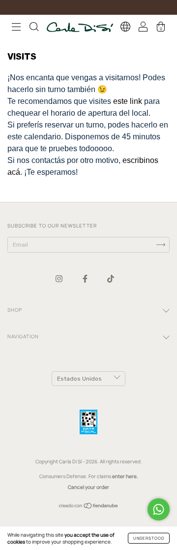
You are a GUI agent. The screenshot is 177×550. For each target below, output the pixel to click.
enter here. (125, 476)
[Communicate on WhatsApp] (159, 509)
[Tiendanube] (88, 507)
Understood (148, 538)
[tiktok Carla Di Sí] (110, 278)
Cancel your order (88, 487)
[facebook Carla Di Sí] (85, 278)
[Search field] (34, 28)
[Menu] (16, 28)
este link (127, 101)
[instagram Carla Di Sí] (59, 278)
